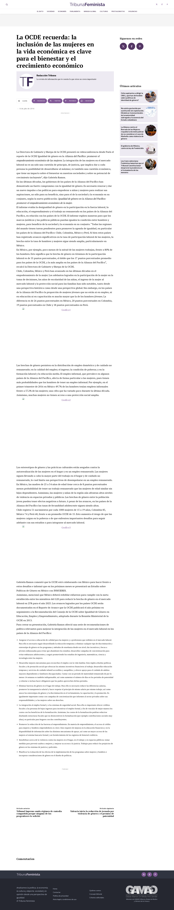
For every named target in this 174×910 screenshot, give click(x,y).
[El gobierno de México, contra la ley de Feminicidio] (150, 149)
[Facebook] (162, 4)
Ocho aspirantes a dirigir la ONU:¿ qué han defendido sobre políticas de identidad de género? (132, 96)
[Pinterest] (167, 4)
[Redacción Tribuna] (26, 81)
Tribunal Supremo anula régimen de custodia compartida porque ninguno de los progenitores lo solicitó (39, 813)
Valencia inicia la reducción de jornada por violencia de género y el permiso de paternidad (92, 813)
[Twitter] (157, 4)
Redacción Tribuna (46, 75)
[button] (7, 4)
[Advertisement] (65, 130)
